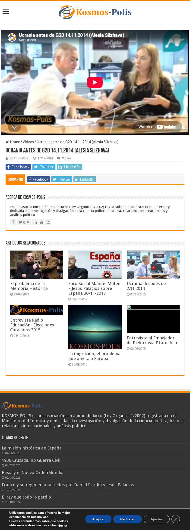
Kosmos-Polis (19, 158)
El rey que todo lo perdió (26, 497)
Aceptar (98, 519)
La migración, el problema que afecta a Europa (94, 356)
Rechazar (127, 519)
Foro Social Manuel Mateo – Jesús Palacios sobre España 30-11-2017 (94, 288)
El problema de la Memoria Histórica (29, 286)
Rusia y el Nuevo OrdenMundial (33, 472)
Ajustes (157, 519)
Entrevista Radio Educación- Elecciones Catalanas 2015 (32, 325)
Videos (28, 142)
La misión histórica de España (32, 448)
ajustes (62, 525)
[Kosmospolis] (95, 11)
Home (14, 142)
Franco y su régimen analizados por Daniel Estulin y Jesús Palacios (68, 484)
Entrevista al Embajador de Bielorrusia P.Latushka (152, 340)
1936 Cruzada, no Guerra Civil (31, 460)
